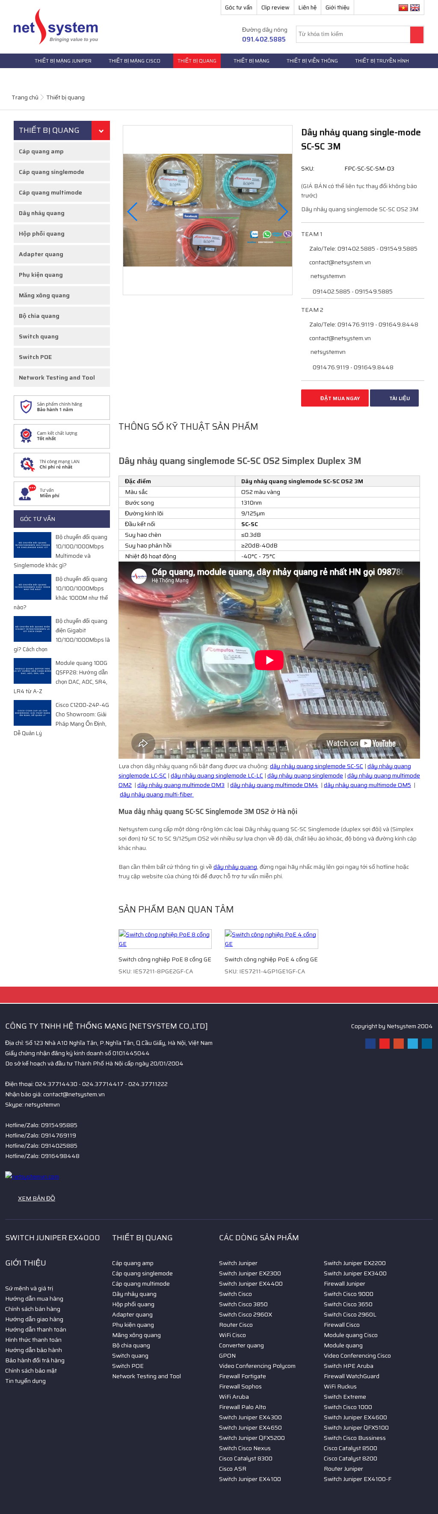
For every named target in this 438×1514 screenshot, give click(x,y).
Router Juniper (343, 1468)
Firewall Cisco (342, 1324)
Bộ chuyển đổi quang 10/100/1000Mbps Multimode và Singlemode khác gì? (60, 551)
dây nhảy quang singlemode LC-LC (217, 775)
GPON (227, 1355)
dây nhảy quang (235, 866)
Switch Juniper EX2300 (250, 1273)
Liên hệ (308, 7)
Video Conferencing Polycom (257, 1365)
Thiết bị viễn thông (312, 61)
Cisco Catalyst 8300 (245, 1458)
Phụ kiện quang (41, 274)
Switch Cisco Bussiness (355, 1437)
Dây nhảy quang (42, 213)
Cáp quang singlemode (51, 172)
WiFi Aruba (234, 1396)
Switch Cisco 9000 (348, 1294)
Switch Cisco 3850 (243, 1304)
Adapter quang (41, 254)
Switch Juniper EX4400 (251, 1283)
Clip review (275, 7)
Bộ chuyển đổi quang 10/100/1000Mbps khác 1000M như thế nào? (61, 593)
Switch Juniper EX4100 (250, 1479)
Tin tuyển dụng (25, 1380)
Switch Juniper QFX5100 (356, 1427)
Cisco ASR (232, 1468)
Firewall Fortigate (242, 1376)
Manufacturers (35, 75)
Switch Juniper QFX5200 (252, 1437)
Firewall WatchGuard (351, 1376)
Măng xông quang (44, 295)
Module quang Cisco (351, 1335)
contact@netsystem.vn (339, 262)
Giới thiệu (337, 7)
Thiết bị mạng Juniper (63, 61)
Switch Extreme (345, 1396)
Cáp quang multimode (50, 192)
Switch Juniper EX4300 (250, 1417)
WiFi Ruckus (340, 1386)
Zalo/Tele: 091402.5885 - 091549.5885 (362, 248)
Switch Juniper (238, 1263)
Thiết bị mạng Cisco (134, 61)
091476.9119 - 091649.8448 (352, 367)
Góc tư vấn (238, 7)
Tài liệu (399, 398)
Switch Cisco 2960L (350, 1314)
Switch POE (35, 357)
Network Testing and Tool (57, 377)
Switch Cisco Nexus (245, 1448)
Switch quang (39, 336)
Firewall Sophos (240, 1386)
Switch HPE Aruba (348, 1365)
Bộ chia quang (39, 315)
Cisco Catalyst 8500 (350, 1448)
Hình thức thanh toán (33, 1339)
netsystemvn (327, 276)
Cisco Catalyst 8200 (350, 1458)
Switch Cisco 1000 (348, 1407)
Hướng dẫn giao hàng (34, 1319)
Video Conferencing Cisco (357, 1355)
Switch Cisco (235, 1294)
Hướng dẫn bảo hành (33, 1350)
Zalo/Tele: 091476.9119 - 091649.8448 (363, 324)
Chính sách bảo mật (31, 1370)
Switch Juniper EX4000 (52, 1238)
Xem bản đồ (36, 1198)
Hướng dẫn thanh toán (35, 1329)
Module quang (343, 1345)
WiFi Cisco (232, 1335)
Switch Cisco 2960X (245, 1314)
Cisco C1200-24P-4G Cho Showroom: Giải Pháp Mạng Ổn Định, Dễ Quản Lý (61, 719)
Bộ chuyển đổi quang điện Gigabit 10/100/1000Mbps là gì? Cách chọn (62, 635)
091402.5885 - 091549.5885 (352, 291)
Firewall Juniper (344, 1283)
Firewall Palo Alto (242, 1407)
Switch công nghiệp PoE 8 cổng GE (164, 959)
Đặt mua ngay (339, 398)
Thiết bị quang (197, 61)
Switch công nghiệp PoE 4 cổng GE (271, 959)
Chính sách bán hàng (32, 1309)
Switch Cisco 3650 (348, 1304)
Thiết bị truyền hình (382, 61)
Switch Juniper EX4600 (355, 1417)
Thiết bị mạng (251, 61)
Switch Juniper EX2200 (355, 1263)
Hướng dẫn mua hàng (34, 1298)
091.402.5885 (264, 39)
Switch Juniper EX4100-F (357, 1479)
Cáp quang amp (41, 151)
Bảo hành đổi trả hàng (35, 1360)
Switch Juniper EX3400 (355, 1273)
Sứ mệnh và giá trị (29, 1288)
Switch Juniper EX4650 (250, 1427)
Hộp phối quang (42, 233)
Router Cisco (236, 1324)
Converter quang (241, 1345)
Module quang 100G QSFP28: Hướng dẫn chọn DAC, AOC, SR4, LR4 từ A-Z (61, 677)
